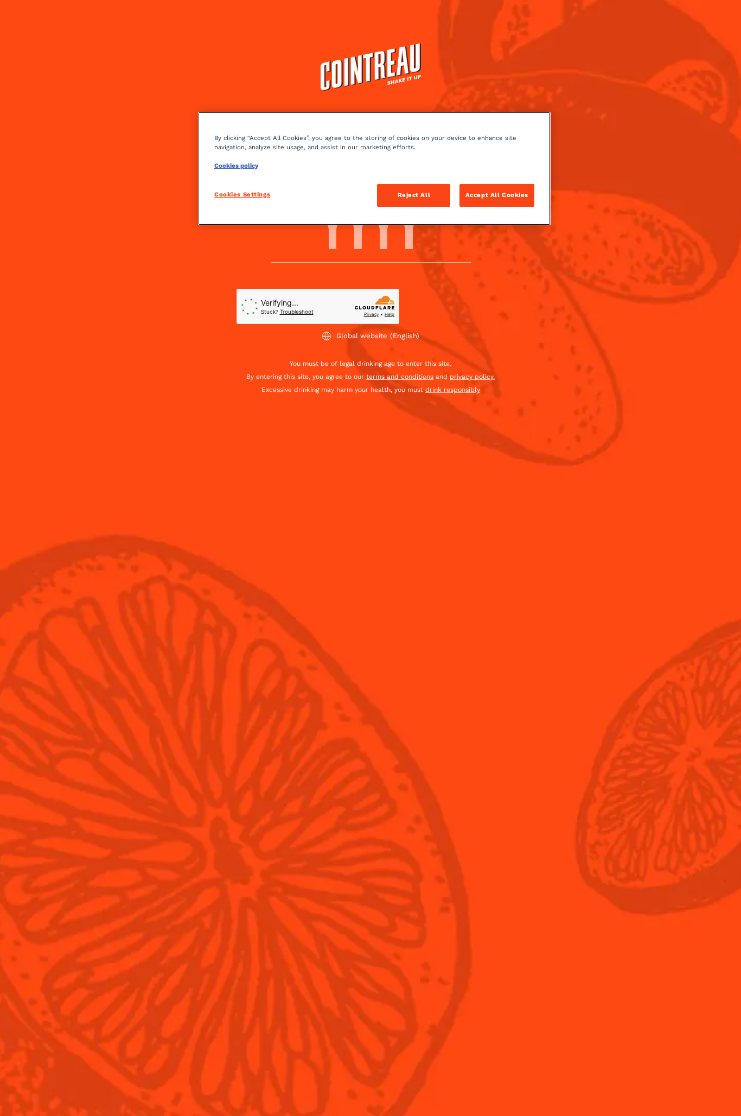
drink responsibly (452, 390)
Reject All (414, 195)
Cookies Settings (242, 194)
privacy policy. (472, 377)
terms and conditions (399, 377)
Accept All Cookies (496, 195)
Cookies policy (236, 165)
